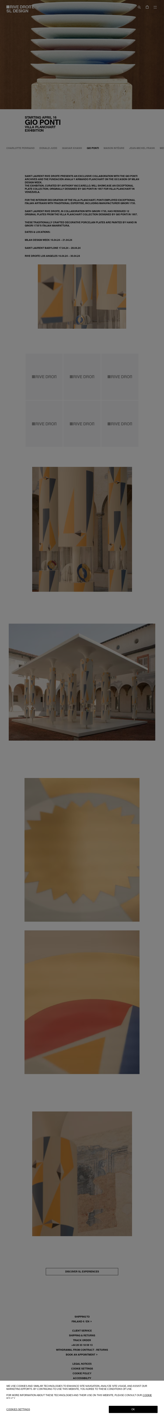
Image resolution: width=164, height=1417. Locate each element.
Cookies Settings (18, 1409)
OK (133, 1409)
